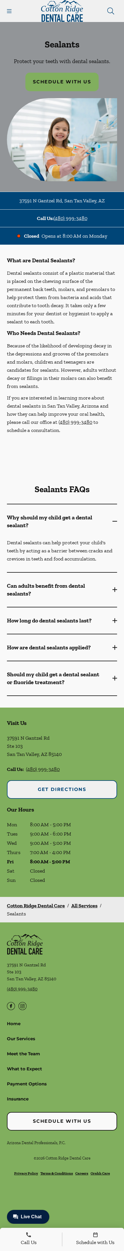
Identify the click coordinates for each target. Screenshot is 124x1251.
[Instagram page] (22, 1006)
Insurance (18, 1099)
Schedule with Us (62, 82)
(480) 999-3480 (70, 218)
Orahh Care (100, 1173)
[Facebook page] (11, 1006)
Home (13, 1023)
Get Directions (62, 789)
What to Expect (24, 1068)
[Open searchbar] (110, 11)
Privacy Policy (26, 1173)
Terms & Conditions (56, 1173)
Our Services (21, 1038)
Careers (81, 1173)
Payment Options (27, 1084)
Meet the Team (23, 1053)
